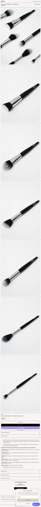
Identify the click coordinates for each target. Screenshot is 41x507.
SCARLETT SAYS (4, 471)
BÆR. (2, 414)
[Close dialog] (39, 490)
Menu (34, 1)
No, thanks (28, 503)
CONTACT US (12, 499)
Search (37, 1)
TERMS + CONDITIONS (5, 499)
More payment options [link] (20, 429)
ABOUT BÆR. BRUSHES (5, 432)
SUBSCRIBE (28, 500)
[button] (20, 425)
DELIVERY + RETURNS (5, 478)
